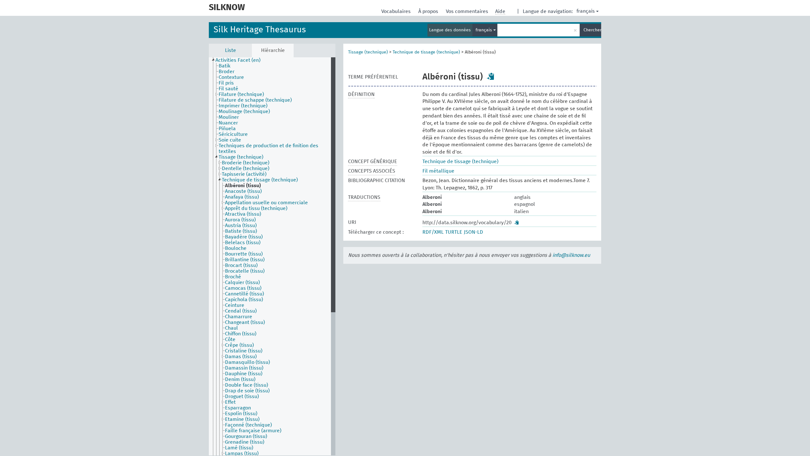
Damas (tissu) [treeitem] (241, 356)
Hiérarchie (273, 50)
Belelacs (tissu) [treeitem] (242, 242)
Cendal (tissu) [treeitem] (241, 311)
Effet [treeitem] (230, 402)
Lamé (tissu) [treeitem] (239, 447)
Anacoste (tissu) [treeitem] (243, 191)
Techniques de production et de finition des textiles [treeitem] (268, 148)
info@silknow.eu (571, 255)
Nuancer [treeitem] (228, 122)
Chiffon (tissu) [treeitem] (240, 333)
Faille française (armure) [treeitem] (253, 430)
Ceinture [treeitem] (234, 305)
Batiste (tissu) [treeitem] (241, 231)
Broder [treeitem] (226, 71)
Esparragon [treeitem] (238, 407)
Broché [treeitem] (233, 276)
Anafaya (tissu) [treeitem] (242, 197)
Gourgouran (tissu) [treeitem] (246, 436)
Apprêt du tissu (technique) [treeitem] (256, 208)
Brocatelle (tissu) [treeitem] (245, 271)
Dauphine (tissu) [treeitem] (243, 373)
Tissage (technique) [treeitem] (241, 157)
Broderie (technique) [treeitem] (245, 162)
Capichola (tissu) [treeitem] (244, 299)
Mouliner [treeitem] (229, 117)
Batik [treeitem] (224, 65)
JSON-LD (473, 232)
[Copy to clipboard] (490, 76)
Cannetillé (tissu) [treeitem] (244, 293)
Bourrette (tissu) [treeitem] (244, 253)
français (585, 11)
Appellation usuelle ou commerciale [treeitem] (266, 202)
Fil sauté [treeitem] (228, 88)
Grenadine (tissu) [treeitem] (244, 442)
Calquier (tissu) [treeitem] (242, 282)
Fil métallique (438, 171)
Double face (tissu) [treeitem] (246, 385)
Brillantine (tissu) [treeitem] (245, 259)
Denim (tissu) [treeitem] (240, 379)
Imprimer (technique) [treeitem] (243, 105)
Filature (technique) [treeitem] (241, 94)
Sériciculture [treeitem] (233, 134)
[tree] (272, 256)
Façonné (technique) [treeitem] (248, 425)
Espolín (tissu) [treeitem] (241, 413)
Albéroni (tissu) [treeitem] (243, 185)
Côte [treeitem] (230, 339)
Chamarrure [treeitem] (238, 316)
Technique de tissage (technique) (426, 52)
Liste (230, 50)
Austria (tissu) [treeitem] (241, 225)
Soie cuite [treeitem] (230, 139)
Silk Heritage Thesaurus (260, 30)
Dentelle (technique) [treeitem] (245, 168)
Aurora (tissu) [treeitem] (240, 219)
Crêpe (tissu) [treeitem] (239, 345)
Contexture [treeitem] (231, 77)
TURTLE (453, 232)
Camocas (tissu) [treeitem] (243, 288)
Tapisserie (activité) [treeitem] (244, 174)
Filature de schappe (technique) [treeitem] (255, 100)
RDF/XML (433, 232)
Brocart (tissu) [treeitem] (241, 265)
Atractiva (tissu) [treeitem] (243, 214)
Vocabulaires (396, 11)
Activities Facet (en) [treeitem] (237, 60)
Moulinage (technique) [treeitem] (244, 111)
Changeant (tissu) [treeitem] (245, 322)
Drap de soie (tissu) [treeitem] (247, 390)
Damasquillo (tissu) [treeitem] (247, 362)
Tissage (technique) (368, 52)
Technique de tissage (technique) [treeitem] (260, 179)
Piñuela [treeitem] (227, 128)
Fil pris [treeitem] (226, 83)
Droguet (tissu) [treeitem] (242, 396)
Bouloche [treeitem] (235, 248)
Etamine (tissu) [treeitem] (242, 419)
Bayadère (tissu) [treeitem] (244, 236)
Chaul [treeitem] (231, 328)
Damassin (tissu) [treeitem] (244, 367)
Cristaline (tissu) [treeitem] (243, 350)
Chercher (592, 30)
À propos (428, 11)
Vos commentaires (467, 11)
